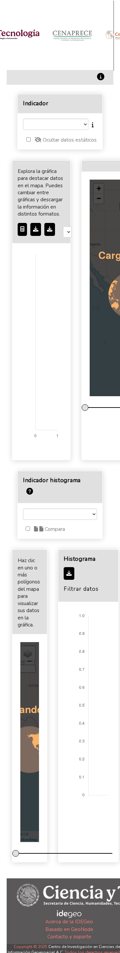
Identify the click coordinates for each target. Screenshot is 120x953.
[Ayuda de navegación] (29, 490)
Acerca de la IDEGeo (69, 921)
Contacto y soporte (69, 936)
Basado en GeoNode (69, 929)
